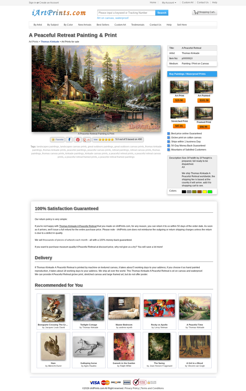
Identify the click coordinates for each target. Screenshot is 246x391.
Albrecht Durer (55, 366)
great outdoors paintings (100, 146)
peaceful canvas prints (99, 150)
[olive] (194, 191)
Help (214, 2)
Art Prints (33, 41)
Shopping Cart (206, 12)
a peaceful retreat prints (121, 153)
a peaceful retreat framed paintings (116, 157)
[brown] (199, 191)
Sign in (32, 2)
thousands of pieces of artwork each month (65, 240)
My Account (168, 2)
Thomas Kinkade (50, 41)
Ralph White (125, 366)
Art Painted (204, 95)
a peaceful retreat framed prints (81, 157)
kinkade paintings (74, 153)
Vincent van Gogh (196, 366)
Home (153, 2)
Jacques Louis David (55, 327)
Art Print (179, 95)
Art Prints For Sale (58, 12)
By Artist (38, 24)
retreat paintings (120, 150)
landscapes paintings (48, 146)
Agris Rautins (90, 366)
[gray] (189, 191)
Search (161, 12)
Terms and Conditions (152, 388)
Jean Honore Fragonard (161, 366)
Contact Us (203, 2)
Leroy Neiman (161, 327)
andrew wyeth (125, 327)
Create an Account (49, 2)
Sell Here (182, 24)
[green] (210, 191)
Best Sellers (103, 24)
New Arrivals (84, 24)
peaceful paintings (76, 150)
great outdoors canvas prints (129, 146)
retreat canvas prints (140, 150)
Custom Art (187, 2)
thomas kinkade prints (54, 150)
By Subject (52, 24)
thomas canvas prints (53, 153)
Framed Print (204, 122)
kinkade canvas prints (96, 153)
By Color (68, 24)
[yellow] (205, 191)
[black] (184, 191)
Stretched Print (179, 121)
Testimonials (137, 24)
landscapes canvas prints (73, 146)
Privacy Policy (132, 388)
